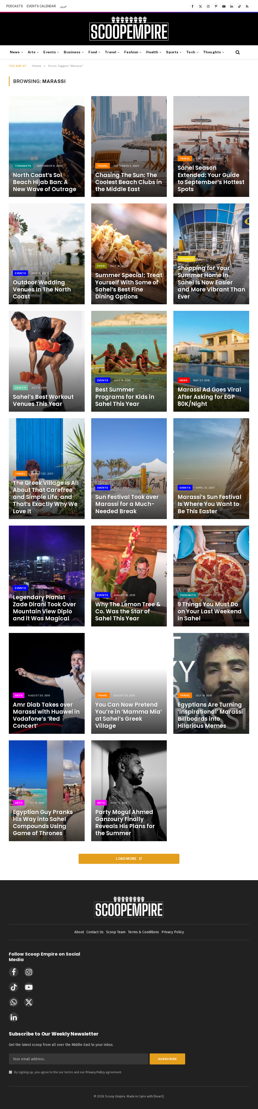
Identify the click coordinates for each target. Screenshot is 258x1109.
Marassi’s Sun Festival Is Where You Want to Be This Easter (209, 504)
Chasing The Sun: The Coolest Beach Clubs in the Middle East (128, 182)
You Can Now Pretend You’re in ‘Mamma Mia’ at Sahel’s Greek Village (128, 715)
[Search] (237, 52)
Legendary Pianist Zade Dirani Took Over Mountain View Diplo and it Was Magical (44, 608)
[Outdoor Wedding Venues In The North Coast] (47, 253)
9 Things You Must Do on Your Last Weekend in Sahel (210, 611)
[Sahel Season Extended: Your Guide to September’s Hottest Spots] (211, 146)
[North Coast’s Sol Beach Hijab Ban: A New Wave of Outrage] (47, 146)
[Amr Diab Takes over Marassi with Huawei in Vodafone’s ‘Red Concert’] (47, 683)
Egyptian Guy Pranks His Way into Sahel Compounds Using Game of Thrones (43, 823)
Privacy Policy (95, 1072)
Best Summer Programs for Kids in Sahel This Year (124, 396)
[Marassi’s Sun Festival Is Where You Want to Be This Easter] (211, 468)
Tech (190, 52)
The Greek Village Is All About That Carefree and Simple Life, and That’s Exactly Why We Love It (46, 497)
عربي (63, 6)
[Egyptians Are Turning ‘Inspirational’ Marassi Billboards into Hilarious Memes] (211, 683)
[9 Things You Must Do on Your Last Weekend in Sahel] (211, 576)
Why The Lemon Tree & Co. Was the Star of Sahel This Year (127, 611)
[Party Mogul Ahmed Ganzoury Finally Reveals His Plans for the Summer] (129, 790)
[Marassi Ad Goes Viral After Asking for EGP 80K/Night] (211, 361)
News (15, 52)
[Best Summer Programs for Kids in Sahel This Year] (129, 361)
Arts (32, 52)
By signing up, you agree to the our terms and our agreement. (65, 1072)
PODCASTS (14, 6)
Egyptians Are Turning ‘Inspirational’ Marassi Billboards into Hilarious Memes (210, 715)
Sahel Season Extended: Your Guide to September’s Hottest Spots (211, 178)
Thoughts (212, 52)
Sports (172, 52)
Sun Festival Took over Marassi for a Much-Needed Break (127, 504)
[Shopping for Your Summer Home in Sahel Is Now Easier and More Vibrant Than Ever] (211, 253)
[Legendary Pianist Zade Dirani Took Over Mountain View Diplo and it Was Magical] (47, 576)
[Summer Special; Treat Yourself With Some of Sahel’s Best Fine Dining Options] (129, 253)
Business (72, 52)
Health (152, 52)
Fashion (131, 52)
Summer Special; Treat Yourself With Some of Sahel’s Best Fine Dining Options (128, 286)
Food (92, 52)
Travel (110, 52)
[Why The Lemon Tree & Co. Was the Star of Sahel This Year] (129, 576)
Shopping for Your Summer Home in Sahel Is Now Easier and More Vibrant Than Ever (211, 282)
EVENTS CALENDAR (41, 6)
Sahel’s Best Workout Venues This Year (43, 401)
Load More (126, 859)
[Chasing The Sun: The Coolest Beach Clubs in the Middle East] (129, 146)
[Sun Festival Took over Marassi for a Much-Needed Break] (129, 468)
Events (49, 52)
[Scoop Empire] (129, 29)
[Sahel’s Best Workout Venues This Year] (47, 361)
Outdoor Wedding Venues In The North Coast (42, 289)
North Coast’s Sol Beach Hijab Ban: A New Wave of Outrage (44, 182)
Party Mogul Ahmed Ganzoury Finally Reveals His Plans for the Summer (125, 823)
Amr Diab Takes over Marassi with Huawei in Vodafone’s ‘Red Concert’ (46, 715)
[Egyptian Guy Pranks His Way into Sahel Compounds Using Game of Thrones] (47, 790)
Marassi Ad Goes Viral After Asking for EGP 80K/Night (209, 396)
